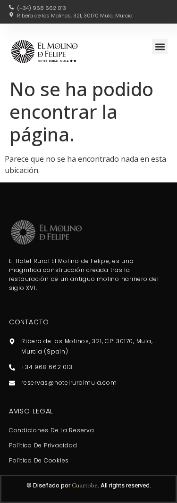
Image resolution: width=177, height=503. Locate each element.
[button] (160, 46)
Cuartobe (85, 485)
